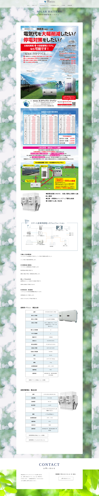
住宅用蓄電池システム (55, 5)
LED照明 (63, 5)
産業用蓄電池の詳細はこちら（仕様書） (37, 435)
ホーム (18, 21)
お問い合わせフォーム (65, 478)
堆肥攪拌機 (70, 5)
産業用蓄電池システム (44, 5)
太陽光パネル (34, 5)
